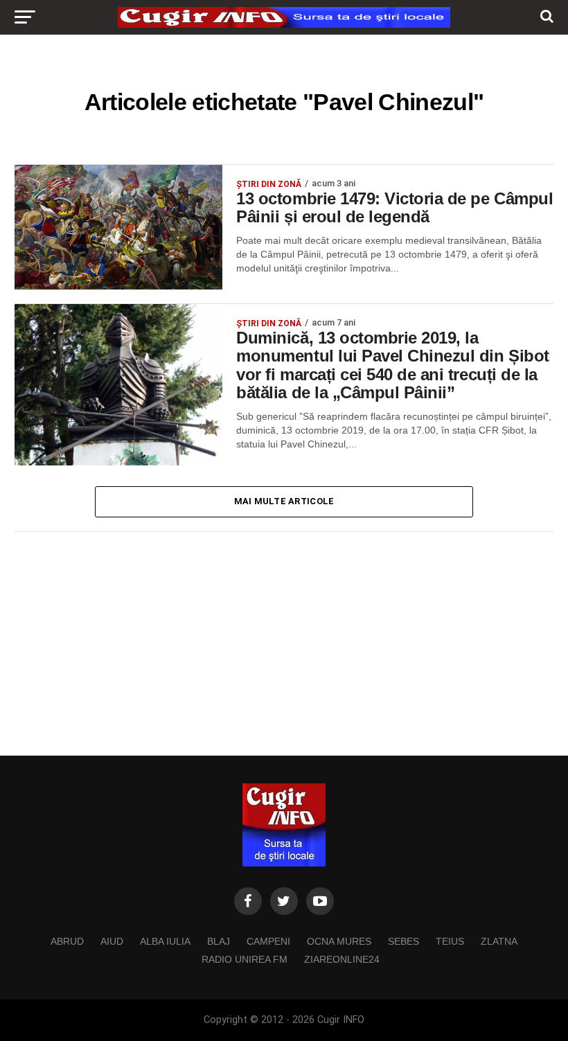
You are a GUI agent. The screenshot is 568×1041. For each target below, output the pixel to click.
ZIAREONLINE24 (342, 959)
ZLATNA (499, 941)
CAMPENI (268, 941)
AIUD (111, 941)
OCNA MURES (339, 941)
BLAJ (218, 941)
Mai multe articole (284, 501)
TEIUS (450, 941)
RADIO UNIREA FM (244, 959)
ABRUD (67, 941)
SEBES (403, 941)
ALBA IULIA (165, 941)
